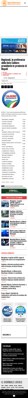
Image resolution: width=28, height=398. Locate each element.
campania (21, 186)
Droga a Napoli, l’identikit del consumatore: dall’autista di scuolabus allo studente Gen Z (14, 295)
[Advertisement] (14, 21)
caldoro (7, 186)
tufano (23, 187)
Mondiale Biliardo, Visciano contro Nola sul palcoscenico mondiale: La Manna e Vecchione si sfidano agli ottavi (18, 243)
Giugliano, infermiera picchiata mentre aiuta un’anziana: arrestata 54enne (16, 213)
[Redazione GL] (2, 78)
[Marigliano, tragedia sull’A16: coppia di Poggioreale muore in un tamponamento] (5, 203)
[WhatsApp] (11, 86)
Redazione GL (11, 78)
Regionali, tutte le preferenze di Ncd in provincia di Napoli (7, 320)
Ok (14, 395)
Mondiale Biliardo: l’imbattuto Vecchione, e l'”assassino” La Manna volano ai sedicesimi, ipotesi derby (14, 286)
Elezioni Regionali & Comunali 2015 (12, 73)
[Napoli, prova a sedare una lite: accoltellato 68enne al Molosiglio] (5, 233)
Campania (12, 207)
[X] (5, 86)
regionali (19, 187)
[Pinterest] (8, 86)
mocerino (4, 187)
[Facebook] (2, 86)
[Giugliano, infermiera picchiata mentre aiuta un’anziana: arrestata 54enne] (5, 213)
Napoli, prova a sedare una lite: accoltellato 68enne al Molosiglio (17, 232)
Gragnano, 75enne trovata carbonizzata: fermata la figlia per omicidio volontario (13, 279)
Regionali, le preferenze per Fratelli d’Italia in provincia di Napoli (20, 320)
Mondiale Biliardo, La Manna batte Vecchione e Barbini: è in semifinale (18, 223)
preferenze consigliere (11, 187)
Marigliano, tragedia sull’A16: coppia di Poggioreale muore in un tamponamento (17, 203)
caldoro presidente (14, 186)
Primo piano (6, 75)
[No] (26, 393)
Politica (5, 72)
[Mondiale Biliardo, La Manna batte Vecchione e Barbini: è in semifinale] (5, 224)
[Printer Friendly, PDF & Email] (7, 183)
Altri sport (12, 226)
